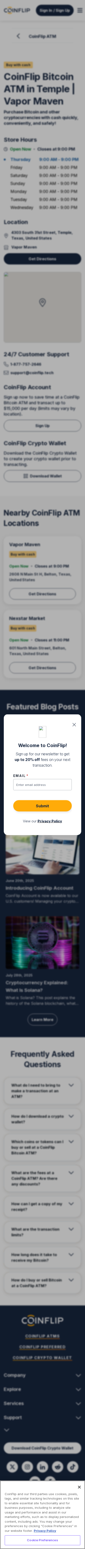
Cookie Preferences (42, 1540)
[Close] (79, 1487)
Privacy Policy (45, 1531)
